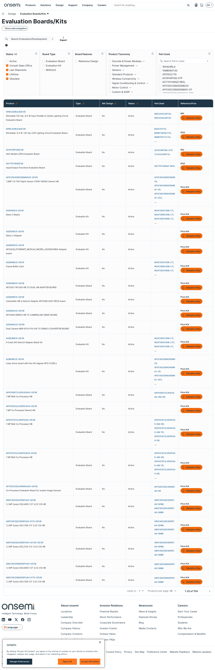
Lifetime (14, 74)
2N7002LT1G (169, 74)
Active (13, 61)
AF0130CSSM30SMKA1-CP (177, 89)
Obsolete (14, 78)
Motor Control (120, 87)
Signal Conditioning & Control (128, 83)
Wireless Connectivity (124, 78)
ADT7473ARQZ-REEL (173, 81)
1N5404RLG (169, 66)
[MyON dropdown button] (197, 5)
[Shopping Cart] (203, 5)
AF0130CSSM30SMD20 (175, 85)
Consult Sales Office (21, 65)
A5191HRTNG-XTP (172, 78)
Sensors (116, 69)
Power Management (123, 65)
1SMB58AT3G (169, 70)
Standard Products (122, 74)
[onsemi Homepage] (12, 5)
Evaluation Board (55, 61)
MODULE (51, 69)
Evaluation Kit (53, 65)
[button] (188, 5)
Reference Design (88, 61)
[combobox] (148, 5)
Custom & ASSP (121, 91)
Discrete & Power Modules (126, 61)
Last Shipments (18, 69)
